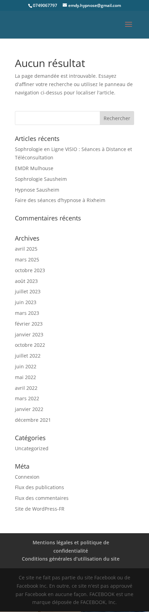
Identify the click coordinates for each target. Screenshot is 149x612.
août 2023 (26, 281)
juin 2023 (25, 302)
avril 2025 (26, 248)
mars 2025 (27, 259)
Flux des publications (39, 487)
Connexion (27, 476)
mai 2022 (25, 377)
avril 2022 (26, 388)
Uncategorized (32, 448)
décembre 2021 (33, 420)
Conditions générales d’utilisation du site (71, 558)
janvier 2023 (29, 334)
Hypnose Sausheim (37, 189)
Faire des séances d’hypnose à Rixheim (60, 200)
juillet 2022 (28, 355)
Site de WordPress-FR (39, 508)
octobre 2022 (30, 345)
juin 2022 (25, 366)
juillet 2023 (28, 291)
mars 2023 (27, 313)
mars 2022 (27, 398)
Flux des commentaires (42, 498)
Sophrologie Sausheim (41, 179)
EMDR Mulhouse (34, 168)
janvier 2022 (29, 409)
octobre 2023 (30, 270)
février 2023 (29, 323)
